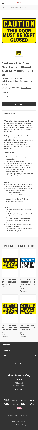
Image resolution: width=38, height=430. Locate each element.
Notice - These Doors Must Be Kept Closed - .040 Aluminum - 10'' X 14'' (28, 283)
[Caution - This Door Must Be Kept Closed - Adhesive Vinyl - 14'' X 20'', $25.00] (10, 309)
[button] (25, 88)
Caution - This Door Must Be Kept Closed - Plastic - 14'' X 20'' (9, 282)
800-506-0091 (20, 389)
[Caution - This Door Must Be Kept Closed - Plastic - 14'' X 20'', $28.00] (10, 263)
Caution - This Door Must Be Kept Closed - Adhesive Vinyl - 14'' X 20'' (9, 328)
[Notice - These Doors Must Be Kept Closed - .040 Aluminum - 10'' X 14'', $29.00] (28, 263)
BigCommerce (22, 421)
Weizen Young (22, 425)
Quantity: (5, 92)
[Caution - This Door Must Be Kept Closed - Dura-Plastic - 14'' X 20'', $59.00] (28, 309)
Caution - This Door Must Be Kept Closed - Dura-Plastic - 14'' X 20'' (28, 328)
